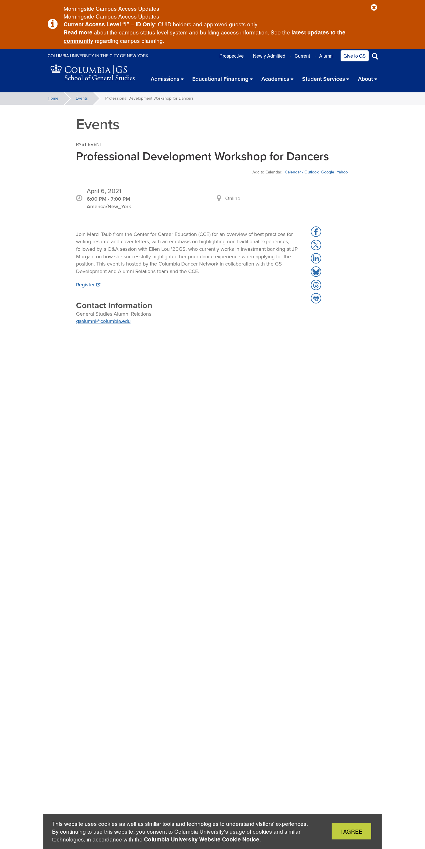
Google (327, 172)
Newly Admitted (269, 55)
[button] (374, 7)
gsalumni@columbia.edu (103, 321)
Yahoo (342, 172)
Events (82, 98)
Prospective (231, 55)
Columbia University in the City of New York (98, 55)
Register (85, 284)
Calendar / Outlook (302, 172)
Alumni (326, 55)
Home (53, 98)
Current (302, 55)
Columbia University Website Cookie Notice (201, 839)
